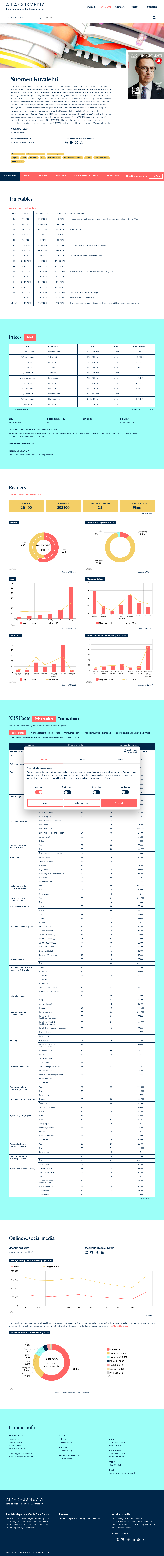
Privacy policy (42, 1552)
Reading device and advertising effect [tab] (132, 733)
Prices (27, 176)
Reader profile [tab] (17, 733)
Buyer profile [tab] (73, 738)
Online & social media (86, 176)
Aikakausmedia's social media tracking (77, 1392)
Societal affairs (17, 161)
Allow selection (82, 803)
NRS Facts (60, 176)
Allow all (119, 803)
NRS (42, 158)
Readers (43, 176)
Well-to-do (33, 158)
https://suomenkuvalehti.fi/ (23, 143)
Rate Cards (105, 6)
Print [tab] (29, 337)
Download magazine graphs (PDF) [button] (26, 495)
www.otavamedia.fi (17, 1449)
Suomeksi (152, 6)
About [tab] (120, 759)
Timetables (10, 176)
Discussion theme (101, 158)
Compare (120, 6)
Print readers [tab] (44, 719)
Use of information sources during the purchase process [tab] (37, 738)
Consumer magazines (35, 154)
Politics (88, 158)
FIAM (24, 158)
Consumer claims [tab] (72, 733)
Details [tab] (82, 759)
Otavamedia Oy (18, 154)
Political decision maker (73, 158)
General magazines (55, 154)
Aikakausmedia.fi (120, 1534)
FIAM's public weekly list (121, 1326)
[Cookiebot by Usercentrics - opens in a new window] (125, 751)
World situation (54, 158)
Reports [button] (133, 6)
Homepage (90, 6)
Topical (15, 158)
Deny (45, 803)
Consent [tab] (43, 759)
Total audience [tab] (68, 719)
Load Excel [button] (156, 176)
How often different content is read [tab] (44, 733)
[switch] (67, 792)
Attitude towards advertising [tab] (98, 733)
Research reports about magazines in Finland (80, 1519)
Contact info (112, 176)
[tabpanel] (82, 256)
